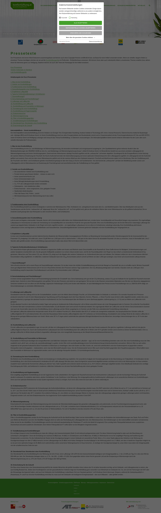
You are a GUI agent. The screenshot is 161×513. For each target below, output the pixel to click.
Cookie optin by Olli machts (64, 41)
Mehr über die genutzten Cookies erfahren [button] (79, 37)
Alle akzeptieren (80, 23)
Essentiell (64, 17)
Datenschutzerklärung (95, 41)
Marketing (74, 17)
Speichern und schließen (80, 33)
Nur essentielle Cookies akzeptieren (80, 28)
